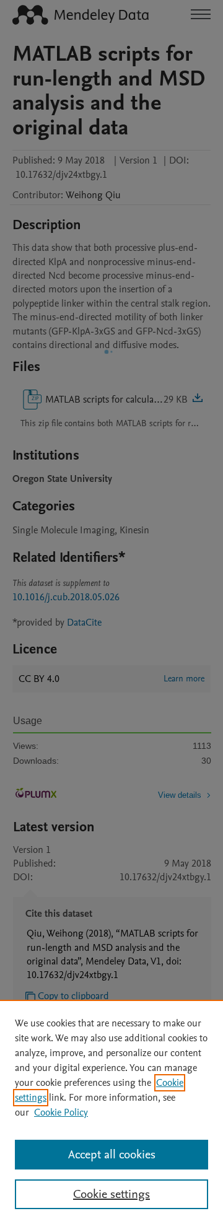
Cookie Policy (61, 1112)
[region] (111, 1112)
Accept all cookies (111, 1155)
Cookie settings (111, 1194)
